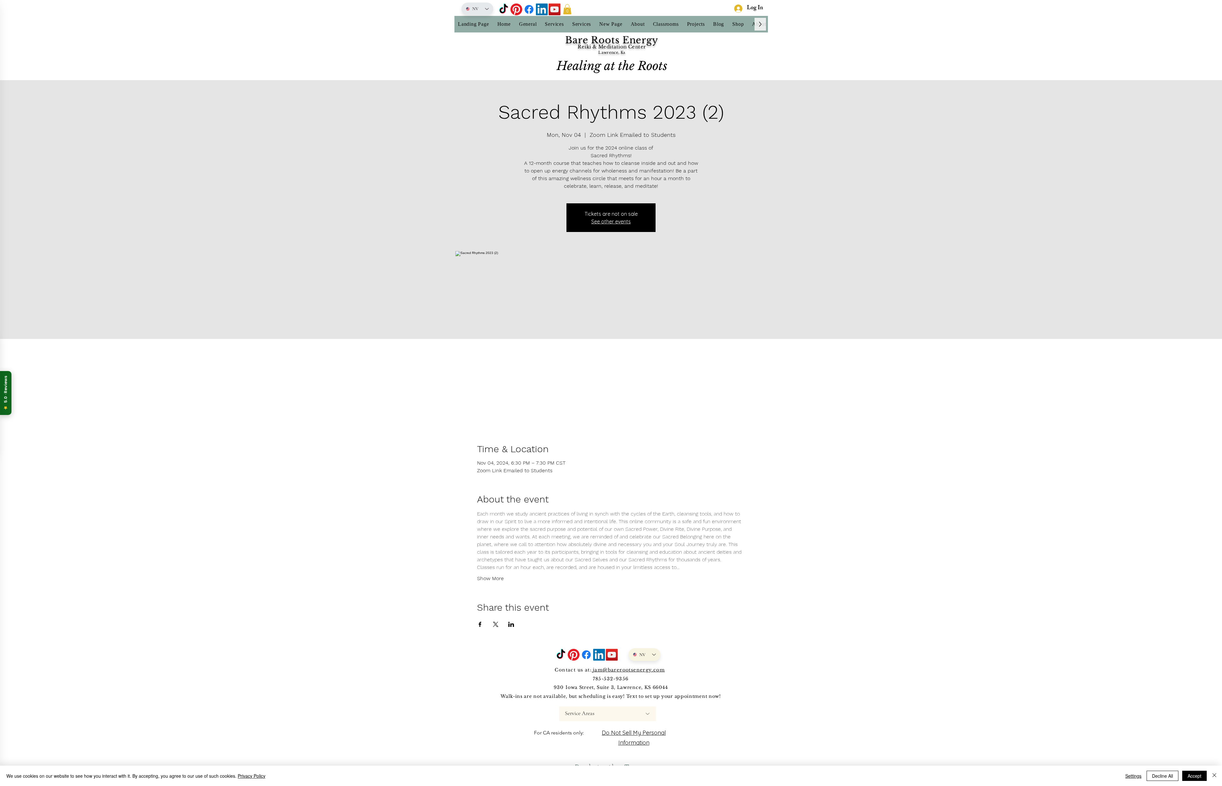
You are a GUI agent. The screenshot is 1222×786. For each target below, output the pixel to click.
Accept (1194, 776)
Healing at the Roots (612, 66)
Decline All (1162, 776)
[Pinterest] (516, 9)
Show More (490, 578)
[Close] (1214, 776)
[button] (567, 9)
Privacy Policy (251, 776)
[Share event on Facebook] (480, 624)
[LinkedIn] (542, 9)
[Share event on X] (496, 624)
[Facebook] (529, 9)
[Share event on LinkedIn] (511, 624)
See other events (611, 221)
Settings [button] (1133, 776)
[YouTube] (554, 9)
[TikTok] (503, 9)
